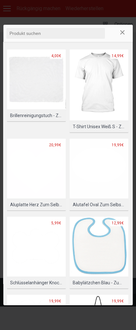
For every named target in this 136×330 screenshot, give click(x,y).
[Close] (122, 33)
